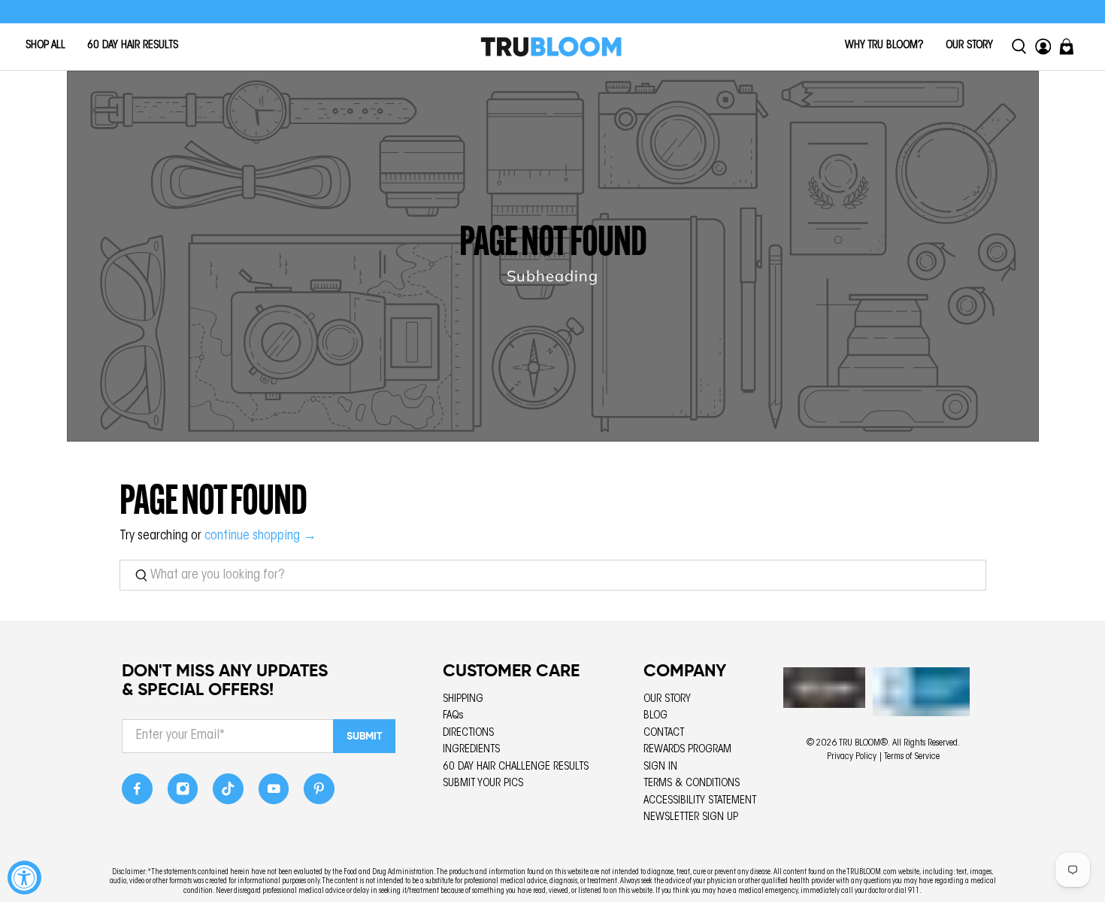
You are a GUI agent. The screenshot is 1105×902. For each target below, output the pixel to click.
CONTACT (663, 733)
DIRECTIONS (468, 733)
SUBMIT (365, 736)
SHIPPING (463, 699)
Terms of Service (912, 756)
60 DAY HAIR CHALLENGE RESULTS (516, 767)
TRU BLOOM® (863, 743)
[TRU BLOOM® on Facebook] (137, 793)
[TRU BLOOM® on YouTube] (274, 793)
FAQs (453, 715)
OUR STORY (969, 45)
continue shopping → (260, 536)
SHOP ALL (45, 45)
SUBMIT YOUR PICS (483, 783)
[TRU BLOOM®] (551, 46)
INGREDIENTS (471, 749)
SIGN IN (660, 767)
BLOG (655, 715)
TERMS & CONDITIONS (691, 783)
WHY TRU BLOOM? (884, 45)
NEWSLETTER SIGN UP (690, 817)
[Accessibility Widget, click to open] (24, 877)
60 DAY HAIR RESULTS (132, 45)
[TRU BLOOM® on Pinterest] (319, 793)
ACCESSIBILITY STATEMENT (699, 800)
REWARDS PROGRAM (687, 749)
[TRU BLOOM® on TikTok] (228, 793)
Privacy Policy (851, 756)
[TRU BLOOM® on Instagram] (183, 793)
